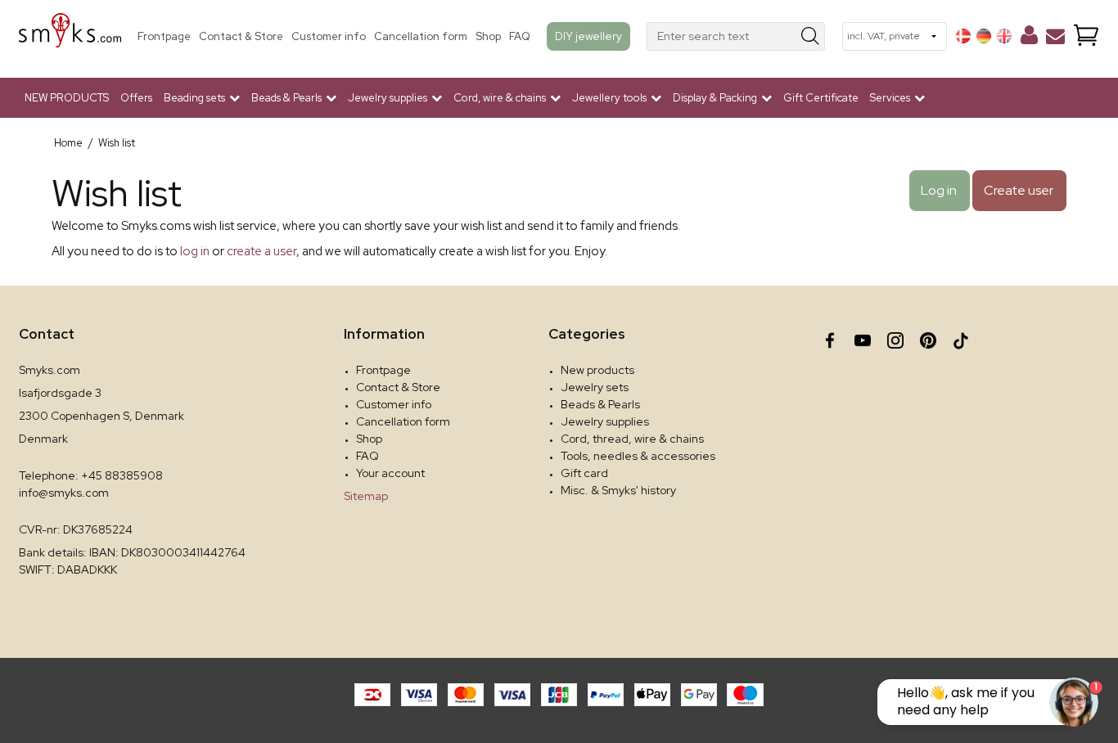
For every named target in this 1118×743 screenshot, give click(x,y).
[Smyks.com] (70, 36)
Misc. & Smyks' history (618, 490)
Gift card (584, 473)
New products (597, 369)
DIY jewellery (588, 36)
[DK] (963, 36)
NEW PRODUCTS (67, 98)
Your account (390, 473)
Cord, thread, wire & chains (632, 438)
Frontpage (164, 36)
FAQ (519, 36)
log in (195, 251)
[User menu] (1029, 38)
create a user (261, 251)
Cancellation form (420, 36)
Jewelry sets (595, 387)
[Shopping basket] (1086, 36)
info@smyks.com (64, 492)
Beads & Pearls (600, 404)
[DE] (984, 36)
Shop (488, 36)
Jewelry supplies (605, 421)
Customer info (328, 36)
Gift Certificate (821, 98)
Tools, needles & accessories (638, 455)
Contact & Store (241, 36)
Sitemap (366, 496)
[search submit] (810, 36)
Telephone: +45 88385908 (91, 475)
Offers (136, 98)
